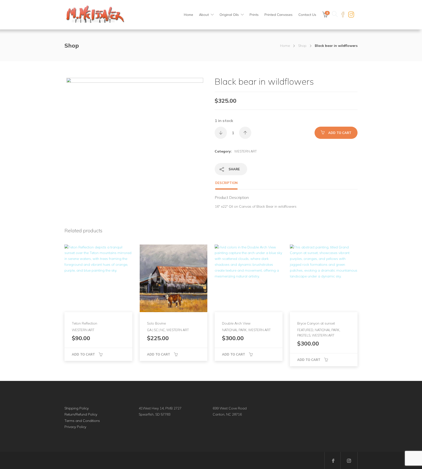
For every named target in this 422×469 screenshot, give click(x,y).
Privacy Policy (75, 427)
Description (226, 183)
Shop (302, 45)
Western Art (245, 151)
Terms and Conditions (82, 420)
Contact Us (307, 14)
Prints (254, 14)
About (204, 14)
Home (188, 14)
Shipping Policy (76, 408)
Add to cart (339, 133)
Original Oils (229, 14)
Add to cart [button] (83, 354)
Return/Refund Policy (80, 414)
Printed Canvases (278, 14)
